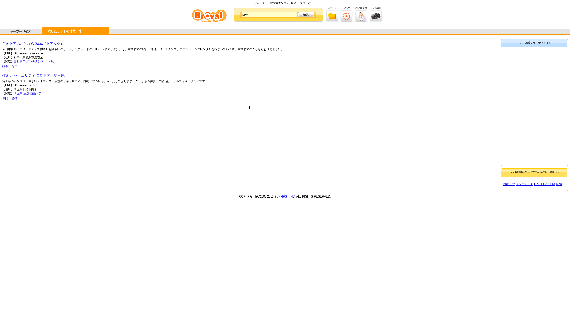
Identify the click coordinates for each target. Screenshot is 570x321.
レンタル (50, 61)
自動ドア (19, 61)
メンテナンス (35, 61)
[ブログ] (347, 21)
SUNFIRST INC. (284, 196)
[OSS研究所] (361, 21)
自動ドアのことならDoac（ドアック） (33, 43)
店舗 (26, 93)
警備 (14, 98)
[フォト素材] (375, 21)
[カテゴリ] (332, 21)
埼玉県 (18, 93)
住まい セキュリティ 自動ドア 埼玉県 (33, 75)
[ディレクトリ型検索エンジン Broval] (209, 21)
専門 (5, 98)
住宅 (14, 66)
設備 (5, 66)
